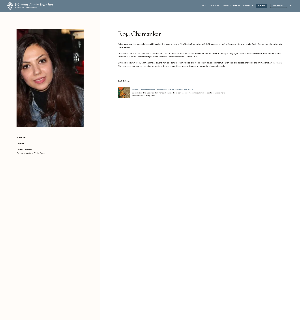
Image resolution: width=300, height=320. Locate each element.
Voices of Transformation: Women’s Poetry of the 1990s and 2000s (162, 89)
